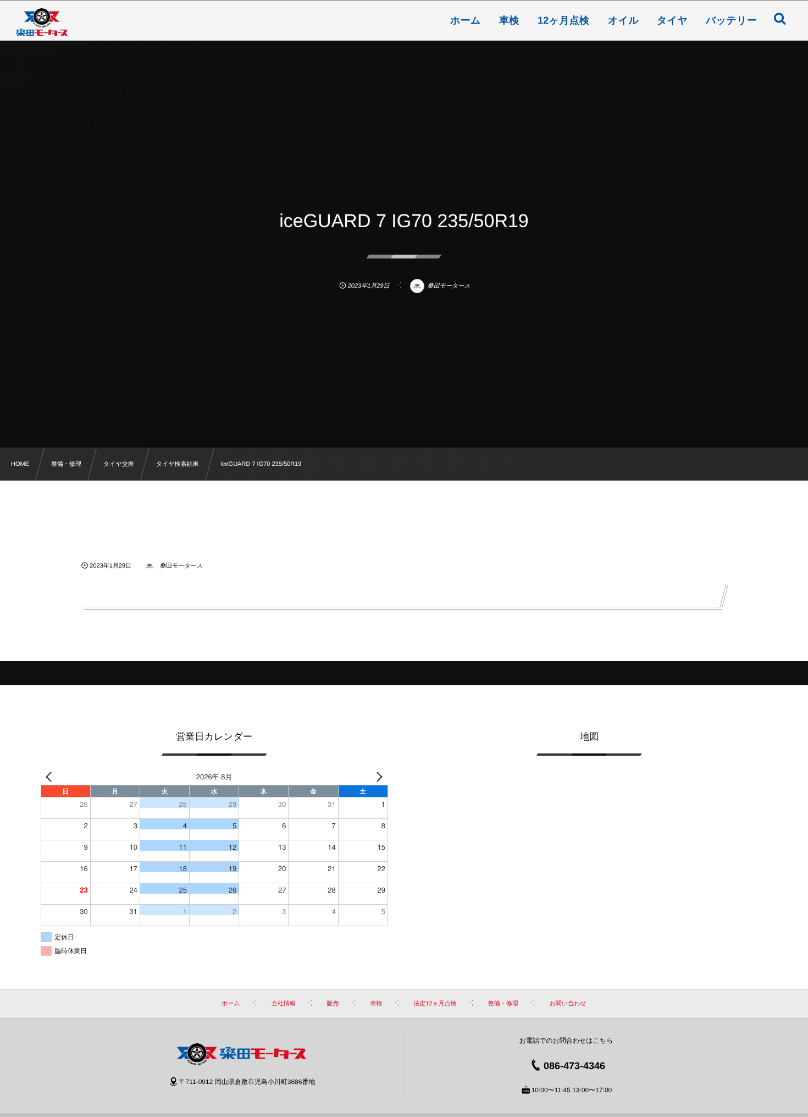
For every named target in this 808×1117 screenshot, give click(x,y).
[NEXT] (377, 776)
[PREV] (51, 776)
